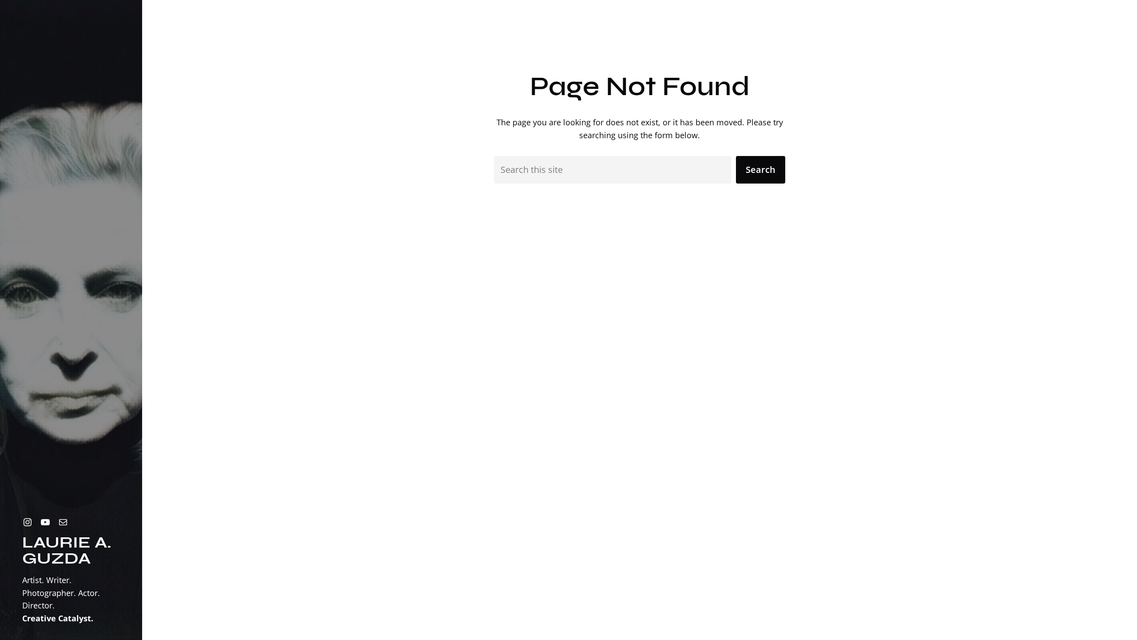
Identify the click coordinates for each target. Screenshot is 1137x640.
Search (760, 170)
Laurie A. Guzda (66, 550)
